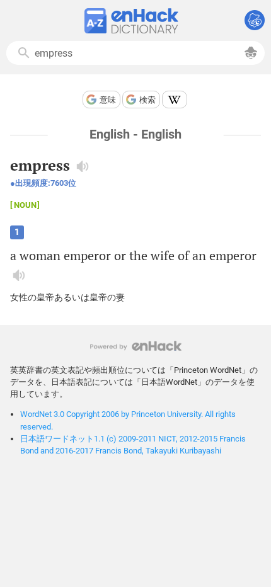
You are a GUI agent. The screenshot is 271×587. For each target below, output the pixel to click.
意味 (108, 100)
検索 (147, 100)
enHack (136, 346)
